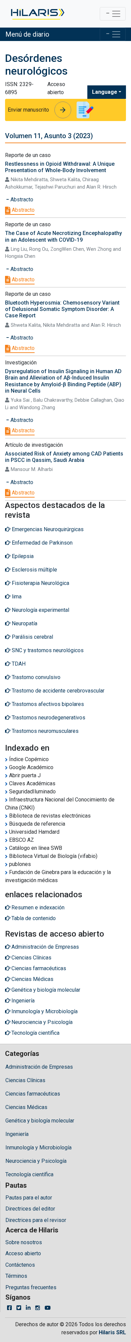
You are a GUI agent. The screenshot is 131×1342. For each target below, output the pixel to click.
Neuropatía (23, 623)
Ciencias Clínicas (25, 1080)
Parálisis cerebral (31, 637)
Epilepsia (22, 556)
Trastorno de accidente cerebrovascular (57, 690)
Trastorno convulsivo (35, 677)
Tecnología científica (29, 1174)
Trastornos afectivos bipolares (47, 704)
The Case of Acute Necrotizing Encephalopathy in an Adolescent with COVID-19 (63, 236)
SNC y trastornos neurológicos (47, 650)
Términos (16, 1276)
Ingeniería (17, 1134)
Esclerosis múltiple (33, 569)
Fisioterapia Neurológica (39, 583)
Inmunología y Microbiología (38, 1147)
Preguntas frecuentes (30, 1287)
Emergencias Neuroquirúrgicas (47, 529)
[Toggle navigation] (113, 14)
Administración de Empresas (39, 1067)
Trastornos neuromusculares (44, 731)
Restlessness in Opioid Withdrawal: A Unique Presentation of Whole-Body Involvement (60, 167)
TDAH (18, 664)
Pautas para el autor (28, 1197)
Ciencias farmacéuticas (32, 1094)
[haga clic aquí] (37, 13)
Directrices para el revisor (35, 1220)
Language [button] (104, 92)
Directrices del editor (30, 1209)
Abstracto (22, 210)
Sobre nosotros (23, 1242)
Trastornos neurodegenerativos (47, 717)
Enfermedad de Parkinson (41, 543)
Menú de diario (27, 34)
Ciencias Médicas (26, 1107)
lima (15, 596)
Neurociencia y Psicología (36, 1161)
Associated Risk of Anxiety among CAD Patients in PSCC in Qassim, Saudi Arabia (64, 456)
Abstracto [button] (21, 199)
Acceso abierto (23, 1253)
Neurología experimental (39, 610)
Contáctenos (20, 1265)
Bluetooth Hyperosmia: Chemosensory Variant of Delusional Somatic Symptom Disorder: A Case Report (62, 309)
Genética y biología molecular (39, 1120)
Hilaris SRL (112, 1332)
